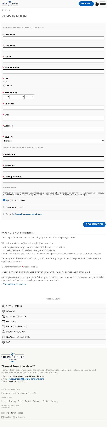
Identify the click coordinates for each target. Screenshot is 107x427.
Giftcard (11, 321)
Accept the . (24, 214)
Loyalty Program (15, 331)
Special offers (14, 306)
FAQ (8, 342)
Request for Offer (16, 316)
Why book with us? (16, 326)
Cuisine (45, 401)
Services (36, 401)
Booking (86, 3)
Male (8, 82)
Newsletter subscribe (18, 337)
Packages (5, 393)
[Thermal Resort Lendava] (53, 358)
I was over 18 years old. (15, 207)
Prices (20, 401)
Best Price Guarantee (21, 393)
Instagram (20, 417)
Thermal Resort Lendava (14, 284)
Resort (4, 401)
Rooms (12, 401)
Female (9, 86)
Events (28, 401)
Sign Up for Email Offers (15, 200)
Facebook (8, 417)
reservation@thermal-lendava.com (26, 379)
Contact (54, 401)
